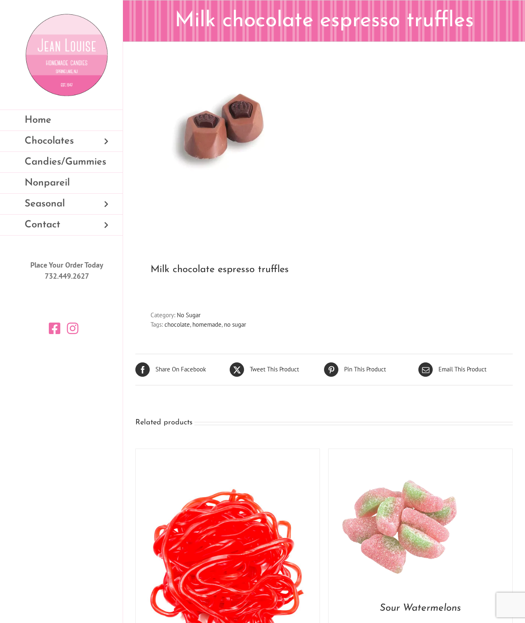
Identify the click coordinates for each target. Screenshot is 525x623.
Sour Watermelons (420, 608)
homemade (206, 324)
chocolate (177, 324)
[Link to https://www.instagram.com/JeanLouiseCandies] (72, 328)
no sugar (235, 324)
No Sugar (189, 315)
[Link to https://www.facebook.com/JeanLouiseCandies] (54, 328)
